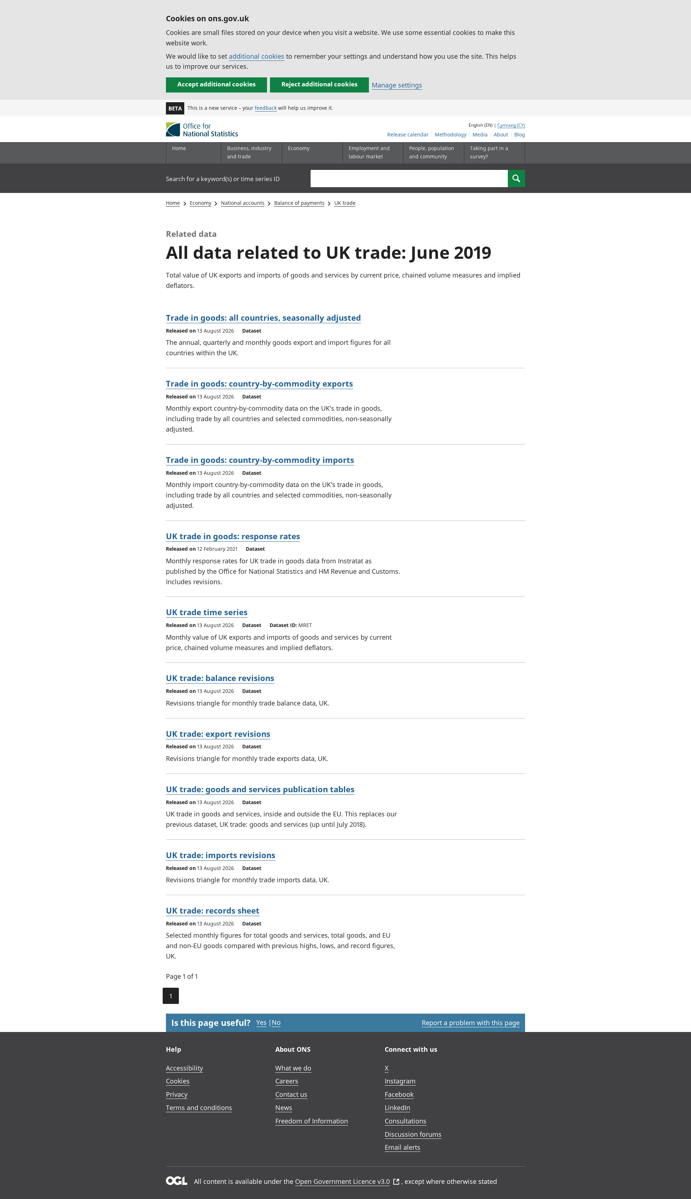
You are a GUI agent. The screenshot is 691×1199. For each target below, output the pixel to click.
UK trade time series (207, 612)
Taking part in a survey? (489, 152)
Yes (261, 1022)
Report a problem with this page (471, 1022)
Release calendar (408, 134)
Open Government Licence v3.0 (342, 1181)
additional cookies (256, 56)
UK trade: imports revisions (220, 854)
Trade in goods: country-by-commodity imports (260, 459)
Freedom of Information (311, 1121)
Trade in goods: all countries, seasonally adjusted (263, 317)
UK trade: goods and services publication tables (260, 789)
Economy (200, 202)
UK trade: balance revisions (220, 677)
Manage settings (397, 85)
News (283, 1107)
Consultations (405, 1121)
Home (179, 148)
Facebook (399, 1094)
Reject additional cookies (319, 84)
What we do (293, 1068)
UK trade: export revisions (218, 733)
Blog (519, 134)
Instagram (400, 1081)
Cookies (178, 1081)
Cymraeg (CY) (511, 125)
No (276, 1022)
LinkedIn (397, 1107)
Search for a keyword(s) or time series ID (223, 179)
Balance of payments (299, 202)
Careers (286, 1081)
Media (480, 134)
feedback (266, 107)
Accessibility (184, 1068)
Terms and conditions (199, 1107)
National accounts (243, 202)
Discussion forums (413, 1134)
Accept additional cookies (216, 84)
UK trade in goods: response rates (233, 536)
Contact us (291, 1094)
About (501, 134)
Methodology (450, 134)
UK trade (345, 202)
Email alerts (402, 1147)
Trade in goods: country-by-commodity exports (259, 383)
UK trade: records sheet (212, 910)
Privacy (177, 1094)
